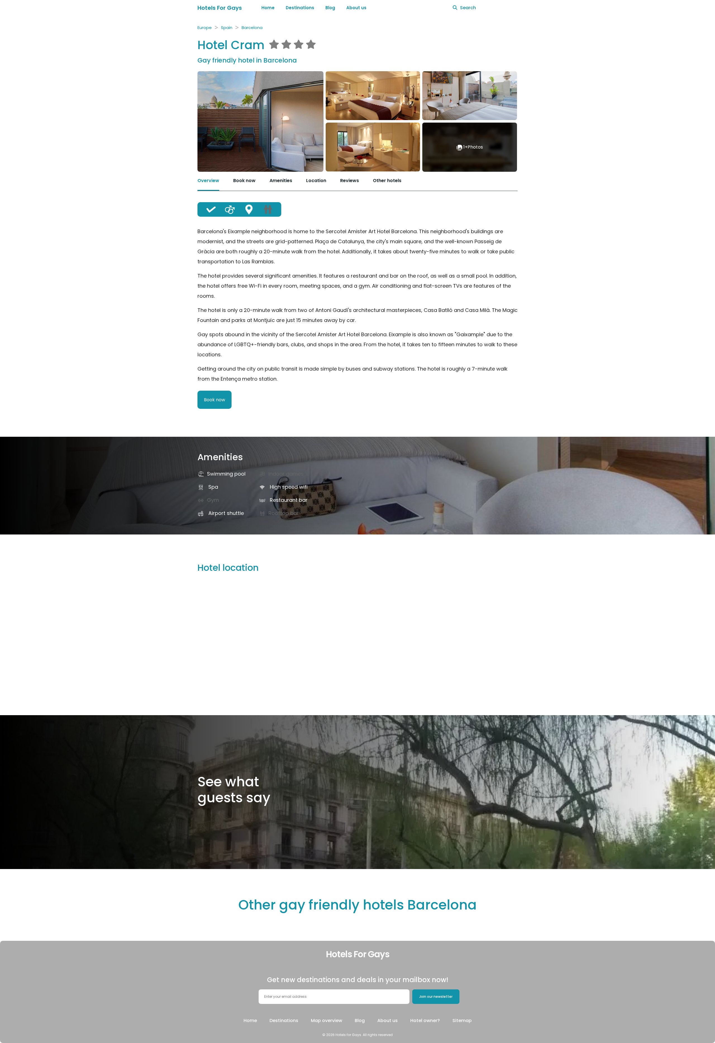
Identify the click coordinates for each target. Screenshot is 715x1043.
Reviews (349, 180)
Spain (226, 27)
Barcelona (252, 27)
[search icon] (455, 7)
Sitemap (462, 1020)
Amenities (281, 180)
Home (268, 8)
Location (316, 180)
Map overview (326, 1020)
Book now (244, 180)
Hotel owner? (425, 1020)
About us (356, 8)
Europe (204, 27)
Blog (330, 8)
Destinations (300, 8)
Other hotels (387, 180)
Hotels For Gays (219, 8)
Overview (208, 180)
